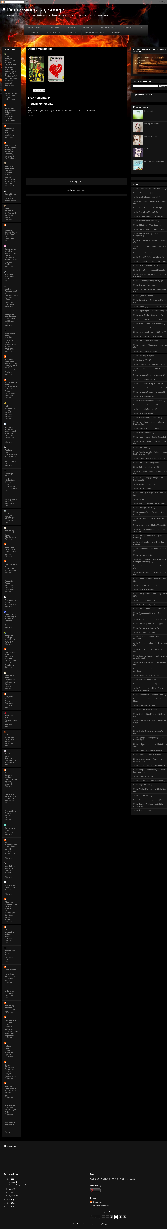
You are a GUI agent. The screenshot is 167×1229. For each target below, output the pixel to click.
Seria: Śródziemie (140, 810)
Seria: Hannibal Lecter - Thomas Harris (149, 368)
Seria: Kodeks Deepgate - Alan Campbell (150, 471)
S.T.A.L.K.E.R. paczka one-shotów (10, 215)
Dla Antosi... (9, 118)
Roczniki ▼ (55, 28)
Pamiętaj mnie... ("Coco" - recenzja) (11, 722)
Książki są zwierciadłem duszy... (10, 533)
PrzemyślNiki (10, 811)
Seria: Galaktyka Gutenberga (145, 351)
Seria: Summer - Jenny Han (144, 727)
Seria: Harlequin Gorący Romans (147, 383)
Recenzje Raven (9, 582)
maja (11, 1189)
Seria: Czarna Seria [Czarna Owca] (147, 253)
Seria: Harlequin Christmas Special (147, 375)
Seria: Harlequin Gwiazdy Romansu (148, 392)
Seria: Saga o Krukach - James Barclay (149, 662)
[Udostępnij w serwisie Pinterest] (44, 90)
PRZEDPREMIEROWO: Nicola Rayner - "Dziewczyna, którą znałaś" (11, 391)
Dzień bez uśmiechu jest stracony (10, 872)
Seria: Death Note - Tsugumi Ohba (147, 270)
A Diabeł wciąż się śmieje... (35, 10)
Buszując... (72, 33)
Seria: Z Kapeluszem (142, 795)
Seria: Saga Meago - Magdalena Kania (149, 649)
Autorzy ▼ (88, 28)
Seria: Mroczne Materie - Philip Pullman (149, 518)
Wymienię (116, 33)
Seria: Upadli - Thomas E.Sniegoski (148, 765)
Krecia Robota (11, 93)
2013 (9, 1206)
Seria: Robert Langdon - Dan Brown (148, 619)
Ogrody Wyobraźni (9, 1066)
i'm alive (8, 279)
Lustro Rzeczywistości (11, 291)
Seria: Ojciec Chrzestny (143, 589)
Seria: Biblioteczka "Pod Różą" (145, 225)
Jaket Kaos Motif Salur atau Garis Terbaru (11, 587)
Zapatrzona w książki (11, 755)
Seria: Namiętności (141, 555)
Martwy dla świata (151, 123)
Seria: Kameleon (140, 448)
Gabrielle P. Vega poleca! (10, 795)
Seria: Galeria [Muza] (142, 356)
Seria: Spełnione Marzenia (144, 705)
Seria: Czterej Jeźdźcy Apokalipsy (147, 257)
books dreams (11, 514)
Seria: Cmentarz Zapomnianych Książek (149, 240)
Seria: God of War (140, 360)
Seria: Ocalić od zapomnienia (145, 585)
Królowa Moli (10, 773)
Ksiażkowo (9, 547)
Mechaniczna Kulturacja (11, 1123)
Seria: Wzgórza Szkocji (142, 785)
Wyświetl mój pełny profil (99, 1206)
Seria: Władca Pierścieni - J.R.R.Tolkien (149, 789)
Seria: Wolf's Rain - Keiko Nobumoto (148, 780)
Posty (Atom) (81, 190)
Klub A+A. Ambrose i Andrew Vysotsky (9, 169)
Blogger (105, 1224)
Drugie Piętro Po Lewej (10, 1021)
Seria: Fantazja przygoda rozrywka (147, 336)
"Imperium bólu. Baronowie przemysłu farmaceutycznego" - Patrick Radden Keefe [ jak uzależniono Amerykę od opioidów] (11, 74)
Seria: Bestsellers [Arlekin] (144, 212)
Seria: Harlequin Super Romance (147, 418)
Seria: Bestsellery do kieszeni (145, 221)
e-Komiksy (9, 991)
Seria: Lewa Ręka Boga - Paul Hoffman (149, 493)
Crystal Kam (97, 1202)
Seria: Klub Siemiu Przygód (144, 463)
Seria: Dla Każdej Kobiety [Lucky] (147, 281)
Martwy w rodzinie (151, 136)
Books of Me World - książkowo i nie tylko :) (10, 655)
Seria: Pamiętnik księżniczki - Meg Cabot (150, 594)
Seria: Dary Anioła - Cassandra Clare (148, 261)
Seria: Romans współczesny (145, 628)
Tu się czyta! (10, 828)
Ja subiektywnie (11, 843)
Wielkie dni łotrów (151, 149)
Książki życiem (8, 1047)
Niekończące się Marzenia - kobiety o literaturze (11, 148)
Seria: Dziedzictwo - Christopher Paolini (149, 300)
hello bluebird (11, 499)
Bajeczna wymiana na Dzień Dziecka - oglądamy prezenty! (11, 779)
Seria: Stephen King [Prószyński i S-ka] (149, 714)
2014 (9, 1203)
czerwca (12, 1182)
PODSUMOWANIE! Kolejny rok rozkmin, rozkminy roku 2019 (11, 458)
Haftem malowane (9, 736)
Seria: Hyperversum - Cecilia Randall (148, 437)
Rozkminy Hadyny (9, 451)
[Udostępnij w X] (39, 90)
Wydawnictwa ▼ (108, 28)
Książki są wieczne (9, 1007)
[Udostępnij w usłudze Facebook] (41, 90)
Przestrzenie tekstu (10, 601)
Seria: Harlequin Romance (144, 405)
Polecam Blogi (53, 33)
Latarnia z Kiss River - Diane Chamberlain (10, 663)
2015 (9, 1200)
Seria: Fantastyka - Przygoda (145, 328)
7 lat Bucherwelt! (11, 537)
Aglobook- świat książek (11, 1087)
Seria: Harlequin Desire (143, 379)
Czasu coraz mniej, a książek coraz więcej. (11, 252)
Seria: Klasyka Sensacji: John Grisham (149, 458)
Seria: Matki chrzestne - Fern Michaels (149, 503)
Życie (7, 1132)
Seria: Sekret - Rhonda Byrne (145, 675)
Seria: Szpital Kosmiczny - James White (149, 731)
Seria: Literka (138, 499)
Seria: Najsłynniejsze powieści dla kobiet (149, 549)
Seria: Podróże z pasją (142, 604)
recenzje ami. (10, 885)
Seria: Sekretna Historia (143, 679)
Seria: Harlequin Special (143, 413)
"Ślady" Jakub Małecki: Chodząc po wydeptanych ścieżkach (10, 851)
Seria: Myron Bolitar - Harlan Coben (148, 525)
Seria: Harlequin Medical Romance (147, 401)
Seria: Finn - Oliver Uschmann (145, 341)
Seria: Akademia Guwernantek (145, 197)
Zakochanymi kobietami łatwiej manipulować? (11, 760)
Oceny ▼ (71, 28)
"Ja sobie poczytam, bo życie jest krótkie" (11, 905)
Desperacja (149, 111)
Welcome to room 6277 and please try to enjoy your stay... (11, 363)
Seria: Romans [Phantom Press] (146, 624)
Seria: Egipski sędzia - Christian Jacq (148, 311)
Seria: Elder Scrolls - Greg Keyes (146, 315)
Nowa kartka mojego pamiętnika (9, 741)
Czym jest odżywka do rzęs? (9, 815)
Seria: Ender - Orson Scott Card (146, 319)
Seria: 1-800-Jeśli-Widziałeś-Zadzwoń (149, 189)
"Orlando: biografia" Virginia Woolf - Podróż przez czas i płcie (10, 179)
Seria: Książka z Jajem (142, 484)
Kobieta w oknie (11, 604)
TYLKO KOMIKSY (9, 210)
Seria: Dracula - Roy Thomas (145, 285)
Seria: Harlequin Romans (143, 409)
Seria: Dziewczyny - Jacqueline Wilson (149, 306)
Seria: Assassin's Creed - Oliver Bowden (149, 201)
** (141, 28)
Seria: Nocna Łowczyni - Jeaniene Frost (149, 579)
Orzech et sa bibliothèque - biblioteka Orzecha (11, 617)
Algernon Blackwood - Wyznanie (9, 703)
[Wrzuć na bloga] (36, 90)
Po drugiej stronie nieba (154, 161)
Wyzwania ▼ (33, 33)
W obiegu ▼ (128, 28)
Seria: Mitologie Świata (142, 508)
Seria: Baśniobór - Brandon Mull (146, 208)
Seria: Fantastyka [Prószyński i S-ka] (148, 332)
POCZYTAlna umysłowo (10, 275)
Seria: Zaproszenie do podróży (146, 800)
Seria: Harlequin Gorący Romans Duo (149, 388)
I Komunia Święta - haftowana (19, 1185)
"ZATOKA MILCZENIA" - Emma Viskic (10, 518)
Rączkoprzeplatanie (94, 33)
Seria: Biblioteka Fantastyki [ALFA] (147, 229)
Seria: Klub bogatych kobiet (144, 467)
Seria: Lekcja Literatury (142, 488)
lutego (11, 1192)
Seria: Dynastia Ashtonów (143, 296)
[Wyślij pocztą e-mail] (34, 90)
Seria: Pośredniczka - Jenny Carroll (147, 609)
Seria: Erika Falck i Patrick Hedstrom (148, 323)
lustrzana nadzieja (9, 229)
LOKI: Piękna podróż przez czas (10, 321)
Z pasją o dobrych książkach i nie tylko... (10, 59)
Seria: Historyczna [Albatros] (145, 428)
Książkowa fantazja (9, 636)
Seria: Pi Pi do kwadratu (143, 600)
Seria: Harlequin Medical (143, 396)
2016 (9, 1179)
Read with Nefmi (9, 676)
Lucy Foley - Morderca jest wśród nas (10, 437)
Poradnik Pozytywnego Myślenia (10, 1052)
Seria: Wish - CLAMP (142, 776)
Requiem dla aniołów (10, 971)
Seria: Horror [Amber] (142, 433)
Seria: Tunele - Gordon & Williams (147, 755)
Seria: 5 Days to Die (141, 193)
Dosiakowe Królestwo (10, 130)
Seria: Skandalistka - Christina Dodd (148, 695)
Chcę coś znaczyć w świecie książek (9, 933)
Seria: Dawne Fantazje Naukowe (146, 266)
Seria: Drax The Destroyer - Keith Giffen (149, 289)
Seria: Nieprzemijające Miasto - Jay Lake (150, 572)
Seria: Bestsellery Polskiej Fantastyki (148, 216)
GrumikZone (10, 194)
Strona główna (35, 28)
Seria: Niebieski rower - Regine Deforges (150, 566)
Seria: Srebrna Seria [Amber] (145, 710)
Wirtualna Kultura (9, 717)
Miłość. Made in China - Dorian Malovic (11, 551)
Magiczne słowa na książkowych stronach (10, 430)
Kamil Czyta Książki (10, 952)
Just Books (10, 1105)
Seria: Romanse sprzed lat (144, 632)
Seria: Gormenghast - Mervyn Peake (148, 364)
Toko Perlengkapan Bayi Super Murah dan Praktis (10, 915)
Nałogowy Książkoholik (10, 316)
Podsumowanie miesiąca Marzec (10, 1093)
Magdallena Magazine (10, 867)
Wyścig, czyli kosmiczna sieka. (10, 957)
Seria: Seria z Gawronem (143, 684)
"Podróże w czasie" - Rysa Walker (10, 1110)
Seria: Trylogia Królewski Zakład (146, 750)
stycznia (12, 1196)
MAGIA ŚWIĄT (10, 1010)
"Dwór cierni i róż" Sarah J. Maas (10, 889)
